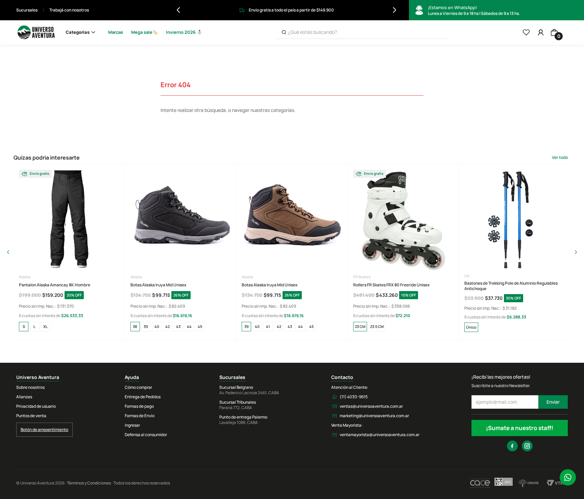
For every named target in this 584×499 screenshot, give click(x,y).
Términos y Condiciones (89, 483)
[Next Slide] (394, 10)
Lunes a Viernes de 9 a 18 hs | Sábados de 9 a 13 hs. (474, 10)
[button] (23, 326)
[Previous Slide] (178, 10)
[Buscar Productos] (284, 32)
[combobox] (362, 32)
